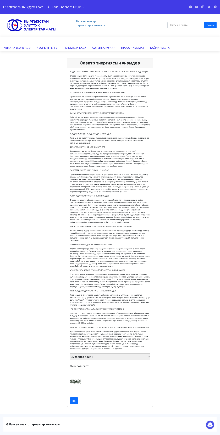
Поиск (210, 25)
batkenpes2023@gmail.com (25, 7)
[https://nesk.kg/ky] (31, 25)
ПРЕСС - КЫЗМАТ (132, 47)
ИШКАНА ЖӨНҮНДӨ (17, 47)
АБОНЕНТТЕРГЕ (47, 47)
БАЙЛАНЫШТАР (160, 47)
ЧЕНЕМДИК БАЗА (74, 47)
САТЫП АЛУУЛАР (103, 47)
